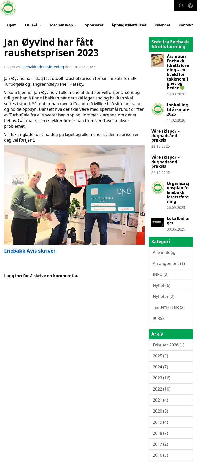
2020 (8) (160, 411)
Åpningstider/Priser (129, 25)
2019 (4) (160, 422)
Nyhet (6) (161, 285)
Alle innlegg (164, 252)
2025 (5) (160, 356)
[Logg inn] (190, 5)
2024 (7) (160, 367)
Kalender (162, 25)
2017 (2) (160, 444)
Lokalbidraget (178, 221)
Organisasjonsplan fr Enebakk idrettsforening (178, 192)
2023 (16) (161, 378)
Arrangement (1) (169, 263)
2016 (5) (160, 455)
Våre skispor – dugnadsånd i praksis (165, 135)
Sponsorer (94, 25)
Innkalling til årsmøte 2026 (178, 109)
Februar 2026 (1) (168, 345)
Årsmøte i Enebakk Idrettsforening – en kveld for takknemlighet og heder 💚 (178, 72)
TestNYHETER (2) (169, 307)
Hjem (12, 25)
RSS (160, 318)
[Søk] (181, 5)
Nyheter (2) (163, 296)
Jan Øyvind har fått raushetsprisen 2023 (51, 47)
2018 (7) (160, 433)
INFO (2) (161, 274)
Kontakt (186, 25)
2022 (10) (161, 389)
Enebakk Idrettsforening (42, 66)
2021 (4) (160, 400)
